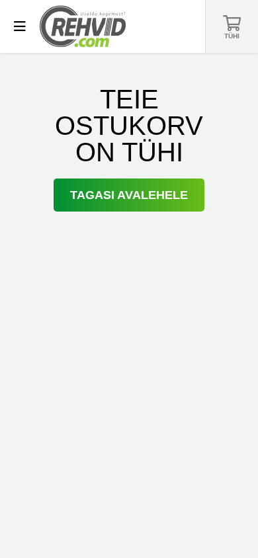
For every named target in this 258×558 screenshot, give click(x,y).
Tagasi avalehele (129, 195)
